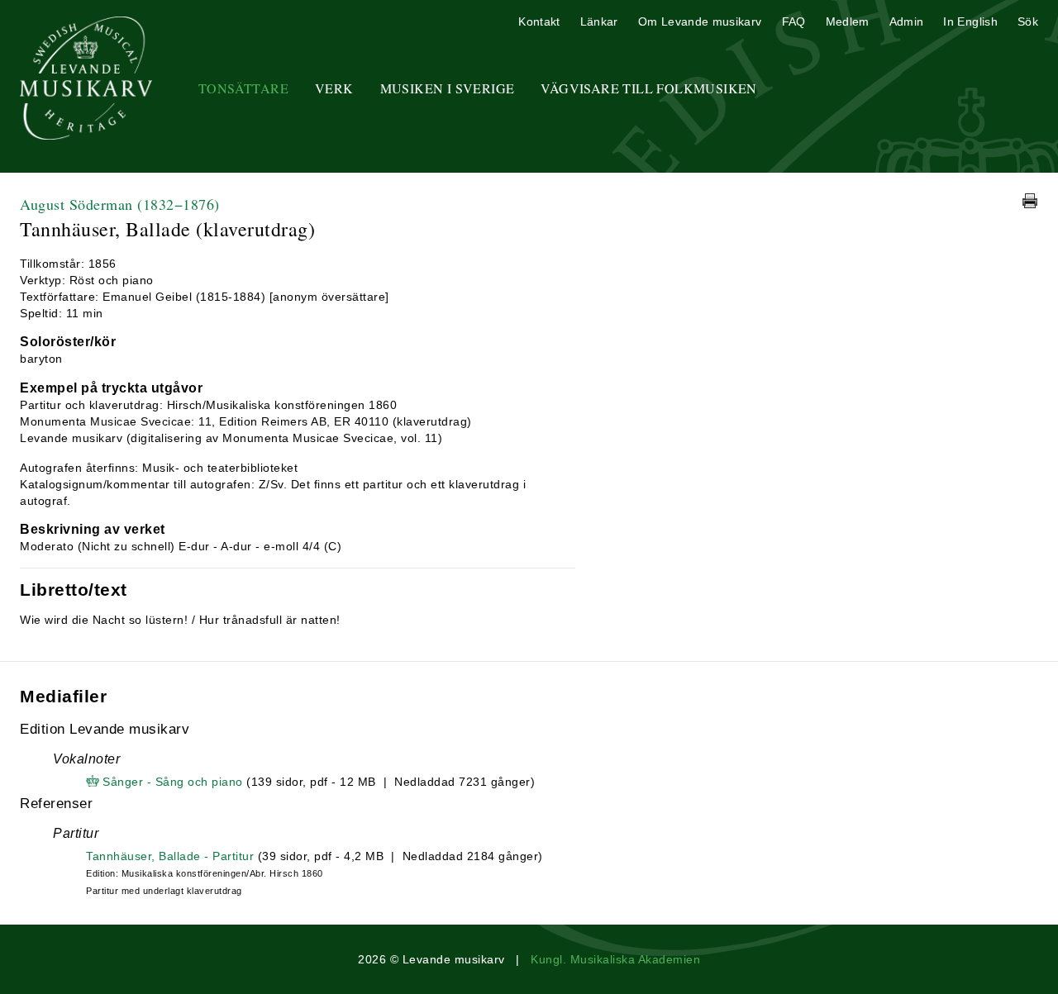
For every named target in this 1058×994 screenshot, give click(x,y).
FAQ (794, 21)
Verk (334, 88)
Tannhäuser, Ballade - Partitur (170, 856)
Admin (906, 21)
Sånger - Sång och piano (172, 781)
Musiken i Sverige (447, 88)
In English (970, 21)
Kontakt (539, 21)
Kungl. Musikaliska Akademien (615, 959)
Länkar (599, 21)
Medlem (848, 21)
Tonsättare (243, 88)
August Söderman (120, 204)
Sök (1027, 21)
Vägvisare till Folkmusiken (648, 88)
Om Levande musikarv (700, 21)
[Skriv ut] (1030, 201)
